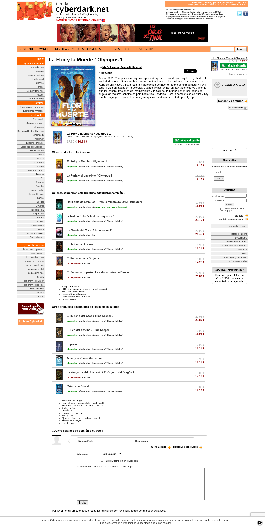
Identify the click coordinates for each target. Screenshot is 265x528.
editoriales (37, 115)
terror (41, 296)
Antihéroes (67, 410)
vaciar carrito (236, 108)
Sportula (39, 182)
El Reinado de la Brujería (83, 258)
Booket (40, 202)
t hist (138, 49)
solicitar (78, 263)
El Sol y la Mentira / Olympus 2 (87, 161)
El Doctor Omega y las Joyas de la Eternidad (84, 289)
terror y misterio (36, 75)
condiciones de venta (236, 241)
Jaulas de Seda (69, 408)
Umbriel (40, 206)
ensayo (40, 83)
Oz (42, 178)
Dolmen (40, 166)
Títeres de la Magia (71, 420)
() (111, 207)
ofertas (39, 102)
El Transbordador (35, 190)
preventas (61, 49)
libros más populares (33, 249)
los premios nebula (34, 261)
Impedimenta (37, 209)
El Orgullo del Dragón (72, 400)
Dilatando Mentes (35, 143)
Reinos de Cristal (78, 386)
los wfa (40, 277)
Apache (40, 186)
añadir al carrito (81, 166)
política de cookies (238, 261)
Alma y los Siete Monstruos (84, 358)
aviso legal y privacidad (235, 257)
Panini (41, 229)
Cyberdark (38, 119)
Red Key (39, 221)
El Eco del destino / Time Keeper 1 (89, 330)
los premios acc (36, 273)
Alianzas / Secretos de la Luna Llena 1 (81, 418)
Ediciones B (38, 135)
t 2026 (127, 49)
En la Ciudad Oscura (80, 244)
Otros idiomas (37, 237)
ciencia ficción (37, 67)
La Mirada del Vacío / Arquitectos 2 (89, 230)
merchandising (36, 98)
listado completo (239, 234)
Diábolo (40, 174)
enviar (219, 178)
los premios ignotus (34, 284)
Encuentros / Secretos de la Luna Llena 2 (82, 405)
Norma (40, 217)
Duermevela (37, 225)
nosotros (242, 249)
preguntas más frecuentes (234, 245)
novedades (27, 49)
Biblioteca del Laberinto (32, 146)
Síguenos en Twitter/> (239, 13)
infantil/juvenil (37, 79)
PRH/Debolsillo (36, 150)
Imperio (72, 344)
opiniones (94, 49)
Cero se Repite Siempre (74, 294)
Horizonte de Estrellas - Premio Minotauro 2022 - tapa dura (104, 201)
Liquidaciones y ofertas (32, 107)
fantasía (40, 71)
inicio (40, 58)
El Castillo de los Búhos (73, 291)
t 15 (106, 49)
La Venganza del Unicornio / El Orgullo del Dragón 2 (100, 372)
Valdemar (39, 139)
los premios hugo (35, 257)
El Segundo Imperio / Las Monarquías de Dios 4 (98, 272)
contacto (242, 253)
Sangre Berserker (71, 286)
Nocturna (39, 162)
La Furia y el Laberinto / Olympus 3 (89, 175)
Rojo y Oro (67, 415)
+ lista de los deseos (237, 74)
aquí (225, 520)
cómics (40, 87)
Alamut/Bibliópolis (35, 123)
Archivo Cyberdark (31, 321)
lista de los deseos (238, 226)
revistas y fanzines (34, 91)
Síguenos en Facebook (245, 13)
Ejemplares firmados (33, 111)
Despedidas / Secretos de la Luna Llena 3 (83, 403)
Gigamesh (38, 213)
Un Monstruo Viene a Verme (76, 296)
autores (78, 49)
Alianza (40, 158)
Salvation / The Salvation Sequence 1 (91, 216)
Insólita (40, 198)
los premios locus (35, 265)
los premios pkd (36, 269)
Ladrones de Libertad (72, 413)
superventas (37, 253)
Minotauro (39, 127)
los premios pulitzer (34, 281)
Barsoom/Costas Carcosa (30, 131)
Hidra (41, 154)
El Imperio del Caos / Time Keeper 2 (90, 315)
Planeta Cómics (36, 194)
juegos (40, 94)
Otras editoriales (35, 233)
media (149, 49)
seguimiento (241, 237)
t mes (116, 49)
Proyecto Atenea (70, 299)
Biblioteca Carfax (35, 170)
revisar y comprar (230, 100)
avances (44, 49)
